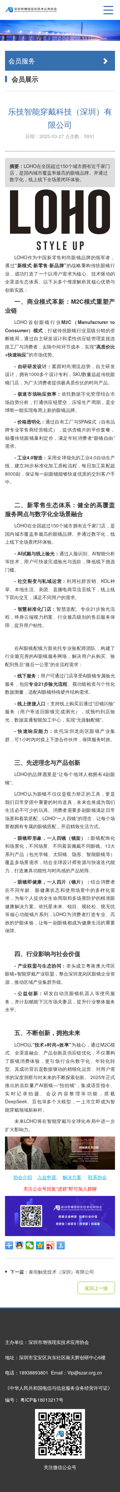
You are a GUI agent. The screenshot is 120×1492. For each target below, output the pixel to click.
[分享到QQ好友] (19, 1245)
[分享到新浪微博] (50, 1245)
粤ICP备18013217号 (41, 1399)
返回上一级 (96, 1288)
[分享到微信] (30, 1245)
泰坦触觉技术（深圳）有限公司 (52, 1271)
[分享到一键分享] (61, 1245)
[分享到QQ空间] (40, 1245)
